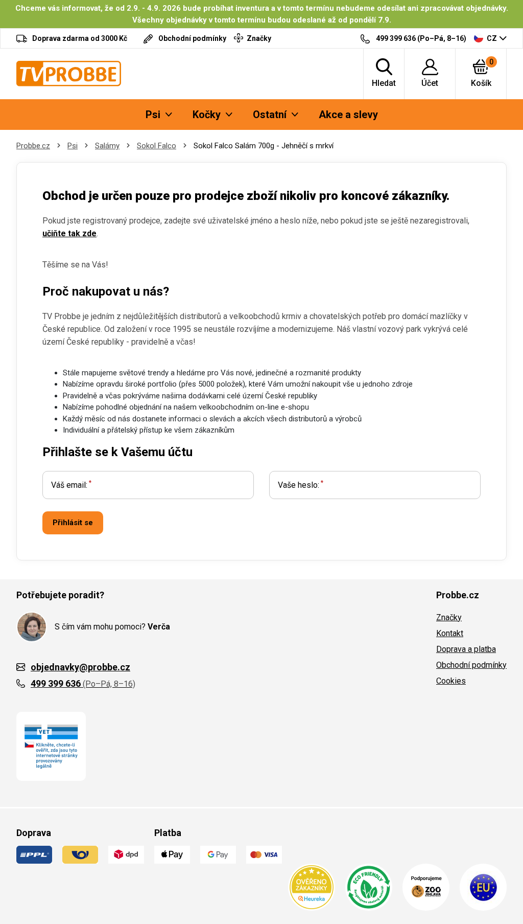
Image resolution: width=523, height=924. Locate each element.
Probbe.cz (33, 145)
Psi (72, 145)
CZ (492, 38)
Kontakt (449, 633)
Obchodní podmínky (471, 665)
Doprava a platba (466, 649)
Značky (449, 617)
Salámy (107, 145)
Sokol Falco (156, 145)
